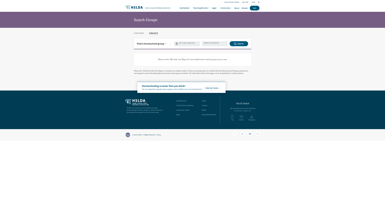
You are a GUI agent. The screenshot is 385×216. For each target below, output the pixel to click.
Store (246, 2)
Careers (204, 105)
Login (253, 2)
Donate (245, 8)
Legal (214, 8)
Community (225, 8)
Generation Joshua (182, 110)
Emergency (251, 120)
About (236, 8)
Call (232, 120)
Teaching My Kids (200, 8)
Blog (178, 115)
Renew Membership (209, 115)
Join (254, 8)
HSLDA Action (181, 101)
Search (240, 43)
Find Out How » (212, 88)
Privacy (158, 135)
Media (204, 110)
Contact (241, 120)
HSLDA (139, 135)
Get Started (184, 8)
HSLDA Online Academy (231, 2)
